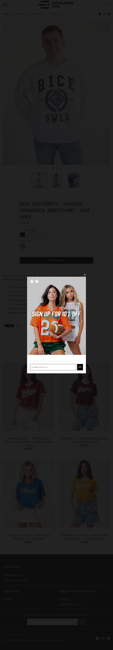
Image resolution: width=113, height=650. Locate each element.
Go (80, 367)
